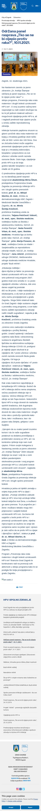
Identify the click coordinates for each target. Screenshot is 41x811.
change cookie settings (14, 801)
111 (29, 778)
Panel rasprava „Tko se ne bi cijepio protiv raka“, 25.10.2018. (20, 721)
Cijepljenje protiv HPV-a (11, 715)
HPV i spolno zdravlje (24, 20)
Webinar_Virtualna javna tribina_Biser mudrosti (19, 662)
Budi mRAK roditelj (10, 667)
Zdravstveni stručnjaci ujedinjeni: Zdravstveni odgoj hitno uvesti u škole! (19, 656)
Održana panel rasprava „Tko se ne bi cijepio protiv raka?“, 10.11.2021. (19, 641)
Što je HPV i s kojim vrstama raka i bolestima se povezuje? (19, 679)
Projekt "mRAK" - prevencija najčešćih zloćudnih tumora (20, 709)
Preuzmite (6, 74)
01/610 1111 (14, 778)
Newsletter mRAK (9, 672)
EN (37, 6)
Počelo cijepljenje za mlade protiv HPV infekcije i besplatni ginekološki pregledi (20, 616)
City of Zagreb (6, 17)
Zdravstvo (17, 17)
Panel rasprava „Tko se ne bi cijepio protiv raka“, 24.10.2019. (20, 701)
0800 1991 (27, 781)
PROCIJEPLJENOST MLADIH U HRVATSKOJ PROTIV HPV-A (19, 633)
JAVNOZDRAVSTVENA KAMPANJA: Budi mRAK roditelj (20, 686)
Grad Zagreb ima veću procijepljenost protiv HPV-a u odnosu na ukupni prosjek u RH (18, 609)
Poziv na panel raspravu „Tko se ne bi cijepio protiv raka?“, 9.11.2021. (18, 648)
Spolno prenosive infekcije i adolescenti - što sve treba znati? (20, 694)
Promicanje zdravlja (8, 20)
